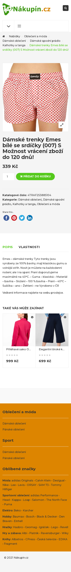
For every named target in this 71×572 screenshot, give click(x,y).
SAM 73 (43, 485)
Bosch (30, 516)
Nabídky (14, 36)
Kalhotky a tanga (13, 45)
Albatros (17, 539)
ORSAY (31, 485)
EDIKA (63, 539)
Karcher (28, 510)
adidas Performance (44, 495)
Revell (64, 527)
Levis (21, 485)
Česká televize (46, 539)
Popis (7, 247)
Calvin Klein (43, 480)
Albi (24, 533)
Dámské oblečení (14, 40)
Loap (26, 499)
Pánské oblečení (13, 429)
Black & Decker (47, 516)
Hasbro (18, 527)
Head (6, 499)
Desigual (59, 480)
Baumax (18, 516)
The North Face (56, 499)
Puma (8, 504)
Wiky (65, 533)
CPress (30, 539)
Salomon (38, 499)
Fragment (10, 543)
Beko (17, 510)
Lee (13, 485)
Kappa (16, 499)
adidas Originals (22, 480)
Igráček (44, 527)
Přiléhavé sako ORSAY (21, 349)
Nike (5, 485)
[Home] (3, 36)
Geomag (31, 527)
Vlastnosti (29, 247)
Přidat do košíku (37, 176)
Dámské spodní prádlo (45, 40)
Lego (54, 527)
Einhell (18, 521)
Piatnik (34, 533)
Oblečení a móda (35, 36)
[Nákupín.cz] (26, 9)
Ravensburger (50, 533)
